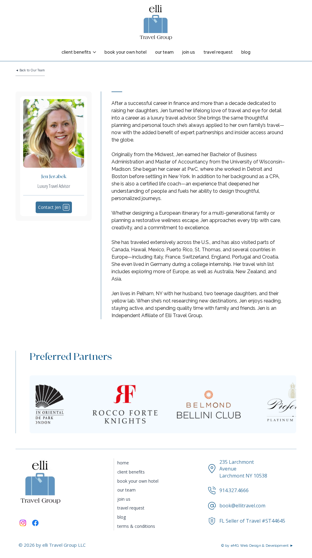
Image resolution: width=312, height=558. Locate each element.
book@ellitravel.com (242, 505)
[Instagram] (23, 523)
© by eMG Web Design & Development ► (257, 545)
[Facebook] (35, 523)
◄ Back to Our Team (30, 70)
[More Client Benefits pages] (94, 52)
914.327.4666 (234, 490)
